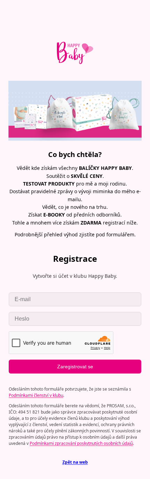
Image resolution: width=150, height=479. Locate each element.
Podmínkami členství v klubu (36, 395)
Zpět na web (75, 462)
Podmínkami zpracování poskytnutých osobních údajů (81, 443)
